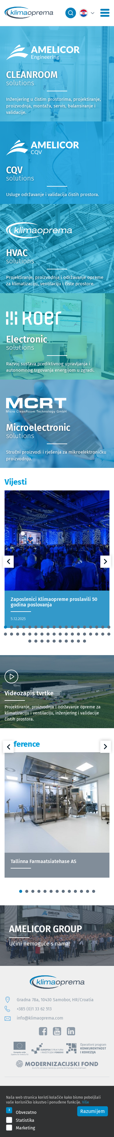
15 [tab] (90, 627)
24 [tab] (35, 634)
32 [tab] (84, 634)
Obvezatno (26, 1112)
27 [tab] (54, 634)
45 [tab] (78, 641)
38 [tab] (35, 641)
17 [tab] (102, 627)
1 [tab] (5, 627)
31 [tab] (78, 634)
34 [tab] (96, 634)
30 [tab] (72, 634)
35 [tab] (102, 634)
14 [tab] (84, 627)
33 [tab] (90, 634)
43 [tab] (66, 641)
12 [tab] (72, 627)
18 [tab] (108, 627)
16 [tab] (96, 627)
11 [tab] (66, 627)
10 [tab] (60, 627)
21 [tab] (17, 634)
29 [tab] (66, 634)
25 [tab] (41, 634)
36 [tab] (108, 634)
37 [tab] (29, 641)
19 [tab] (5, 634)
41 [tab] (54, 641)
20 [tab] (11, 634)
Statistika (25, 1120)
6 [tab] (35, 627)
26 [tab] (48, 634)
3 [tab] (17, 627)
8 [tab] (48, 627)
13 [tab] (78, 627)
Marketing (25, 1128)
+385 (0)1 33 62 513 (34, 1009)
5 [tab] (29, 627)
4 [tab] (23, 627)
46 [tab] (84, 641)
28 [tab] (60, 634)
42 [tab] (60, 641)
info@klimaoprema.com (40, 1018)
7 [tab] (41, 627)
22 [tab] (23, 634)
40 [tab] (48, 641)
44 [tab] (72, 641)
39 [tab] (41, 641)
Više (85, 1102)
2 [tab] (11, 627)
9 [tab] (54, 627)
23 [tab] (29, 634)
